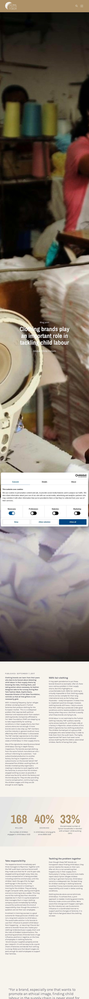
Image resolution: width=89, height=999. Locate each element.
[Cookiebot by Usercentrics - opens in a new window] (77, 475)
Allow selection (44, 522)
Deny (16, 522)
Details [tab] (44, 482)
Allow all (73, 522)
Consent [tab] (15, 482)
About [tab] (73, 482)
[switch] (33, 513)
